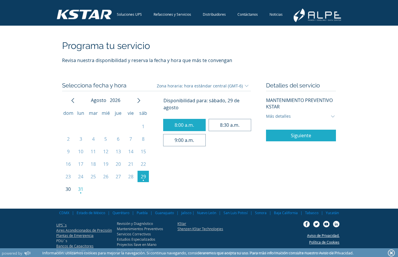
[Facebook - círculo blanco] (306, 224)
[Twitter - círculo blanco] (316, 224)
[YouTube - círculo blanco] (326, 224)
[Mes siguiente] (138, 100)
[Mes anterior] (72, 100)
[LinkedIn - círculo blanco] (336, 224)
